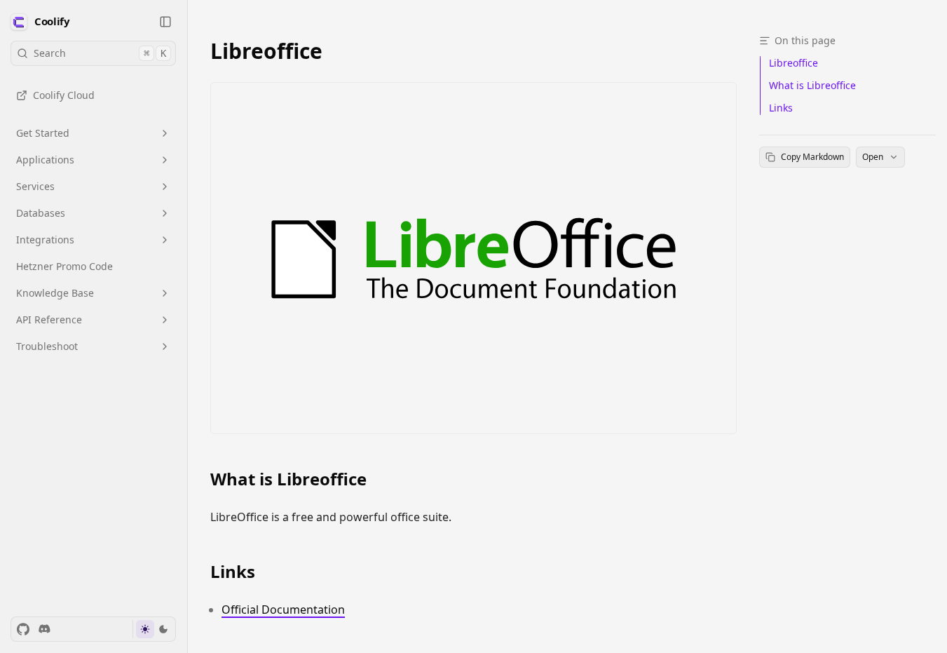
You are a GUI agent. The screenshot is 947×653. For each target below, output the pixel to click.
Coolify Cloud (64, 95)
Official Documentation (283, 609)
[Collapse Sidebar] (165, 21)
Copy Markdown (812, 157)
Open (872, 157)
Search (100, 53)
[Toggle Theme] (153, 629)
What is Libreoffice (288, 479)
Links (232, 571)
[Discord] (44, 629)
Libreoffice (266, 50)
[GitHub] (23, 629)
